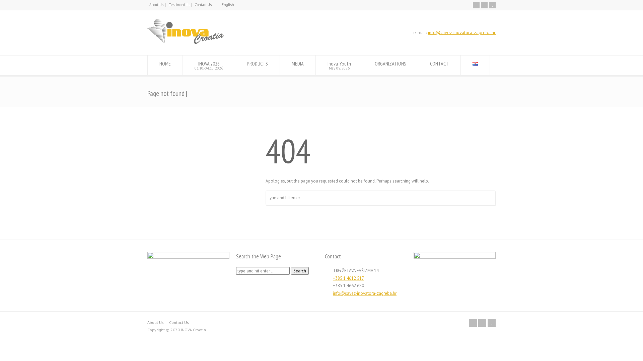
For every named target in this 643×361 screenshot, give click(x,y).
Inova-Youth (339, 65)
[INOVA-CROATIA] (185, 42)
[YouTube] (492, 5)
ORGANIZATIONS (390, 63)
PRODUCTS (257, 63)
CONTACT (439, 63)
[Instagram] (484, 5)
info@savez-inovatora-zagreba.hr (462, 32)
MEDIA (298, 63)
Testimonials (179, 4)
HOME (165, 63)
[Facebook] (476, 5)
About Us (156, 4)
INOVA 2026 (209, 65)
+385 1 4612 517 (348, 278)
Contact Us (203, 4)
